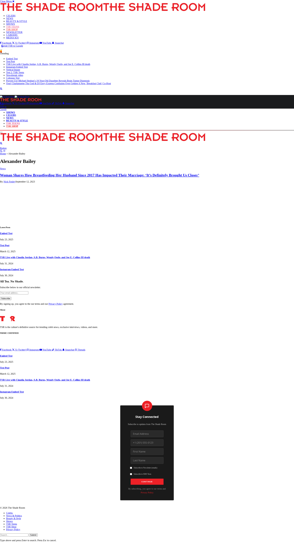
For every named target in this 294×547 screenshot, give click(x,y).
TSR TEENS (12, 26)
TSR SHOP (12, 29)
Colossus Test (12, 78)
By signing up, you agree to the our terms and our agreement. (37, 304)
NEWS (9, 18)
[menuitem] (150, 513)
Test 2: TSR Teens (15, 72)
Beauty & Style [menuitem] (13, 518)
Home (3, 153)
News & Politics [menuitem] (14, 515)
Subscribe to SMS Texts (142, 474)
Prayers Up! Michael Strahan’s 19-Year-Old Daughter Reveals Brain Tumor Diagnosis (48, 80)
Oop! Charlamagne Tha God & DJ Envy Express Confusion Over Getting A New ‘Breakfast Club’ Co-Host (58, 83)
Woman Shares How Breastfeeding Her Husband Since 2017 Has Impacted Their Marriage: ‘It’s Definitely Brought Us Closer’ (99, 175)
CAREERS (11, 35)
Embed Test (12, 58)
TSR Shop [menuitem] (11, 526)
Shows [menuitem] (9, 521)
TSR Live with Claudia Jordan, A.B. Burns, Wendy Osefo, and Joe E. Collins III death (48, 64)
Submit (33, 535)
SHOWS (10, 24)
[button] (7, 1)
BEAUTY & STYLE (16, 21)
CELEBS (10, 15)
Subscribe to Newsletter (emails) (145, 468)
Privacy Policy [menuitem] (13, 529)
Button (3, 148)
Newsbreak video (14, 75)
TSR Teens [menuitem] (11, 524)
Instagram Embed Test (17, 67)
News (3, 168)
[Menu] (1, 49)
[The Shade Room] (14, 96)
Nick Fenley (9, 181)
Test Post (10, 61)
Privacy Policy (56, 304)
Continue (147, 482)
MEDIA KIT (12, 37)
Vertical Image (13, 69)
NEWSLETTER (14, 32)
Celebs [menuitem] (9, 513)
